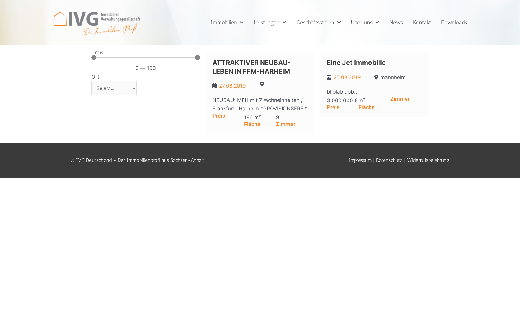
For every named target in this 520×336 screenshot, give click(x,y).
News (396, 22)
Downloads (454, 22)
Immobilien (224, 22)
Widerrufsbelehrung (428, 160)
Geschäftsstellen (315, 22)
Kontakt (422, 22)
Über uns (362, 22)
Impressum (360, 160)
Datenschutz (389, 160)
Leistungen (267, 22)
